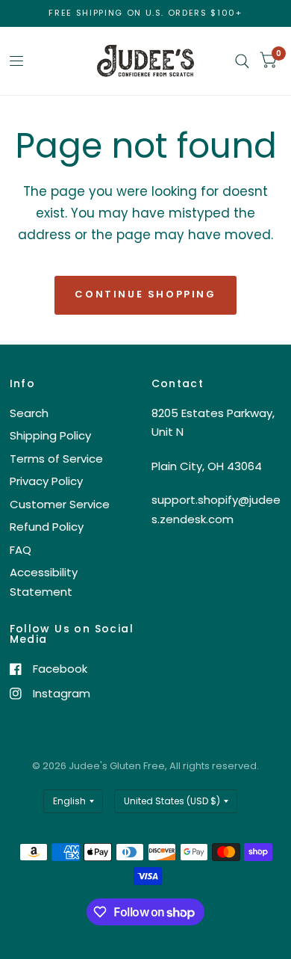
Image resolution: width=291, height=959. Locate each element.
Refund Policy (47, 526)
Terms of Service (56, 458)
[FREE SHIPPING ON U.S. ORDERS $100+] (145, 13)
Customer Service (60, 504)
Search (29, 413)
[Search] (242, 61)
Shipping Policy (50, 435)
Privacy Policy (46, 481)
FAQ (20, 550)
